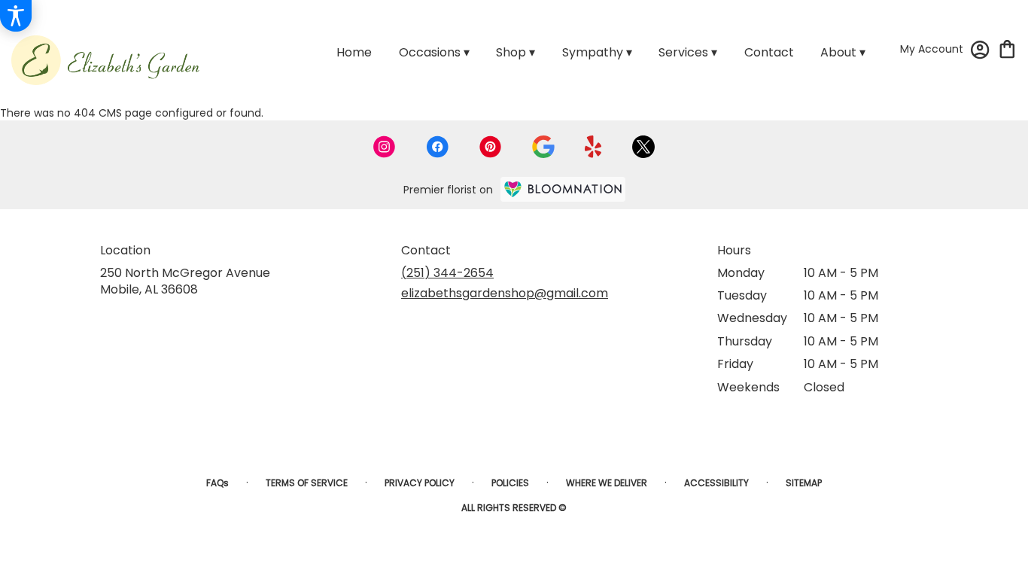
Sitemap (804, 482)
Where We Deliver (606, 482)
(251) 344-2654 (447, 272)
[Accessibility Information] (16, 16)
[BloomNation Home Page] (562, 189)
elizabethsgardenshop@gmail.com (504, 293)
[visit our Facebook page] (437, 146)
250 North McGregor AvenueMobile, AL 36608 (185, 281)
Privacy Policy (420, 482)
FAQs (217, 482)
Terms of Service (307, 482)
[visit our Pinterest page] (491, 146)
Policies (510, 482)
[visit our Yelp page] (593, 146)
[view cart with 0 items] (1007, 47)
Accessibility (716, 482)
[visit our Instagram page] (384, 146)
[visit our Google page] (543, 146)
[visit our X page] (643, 146)
